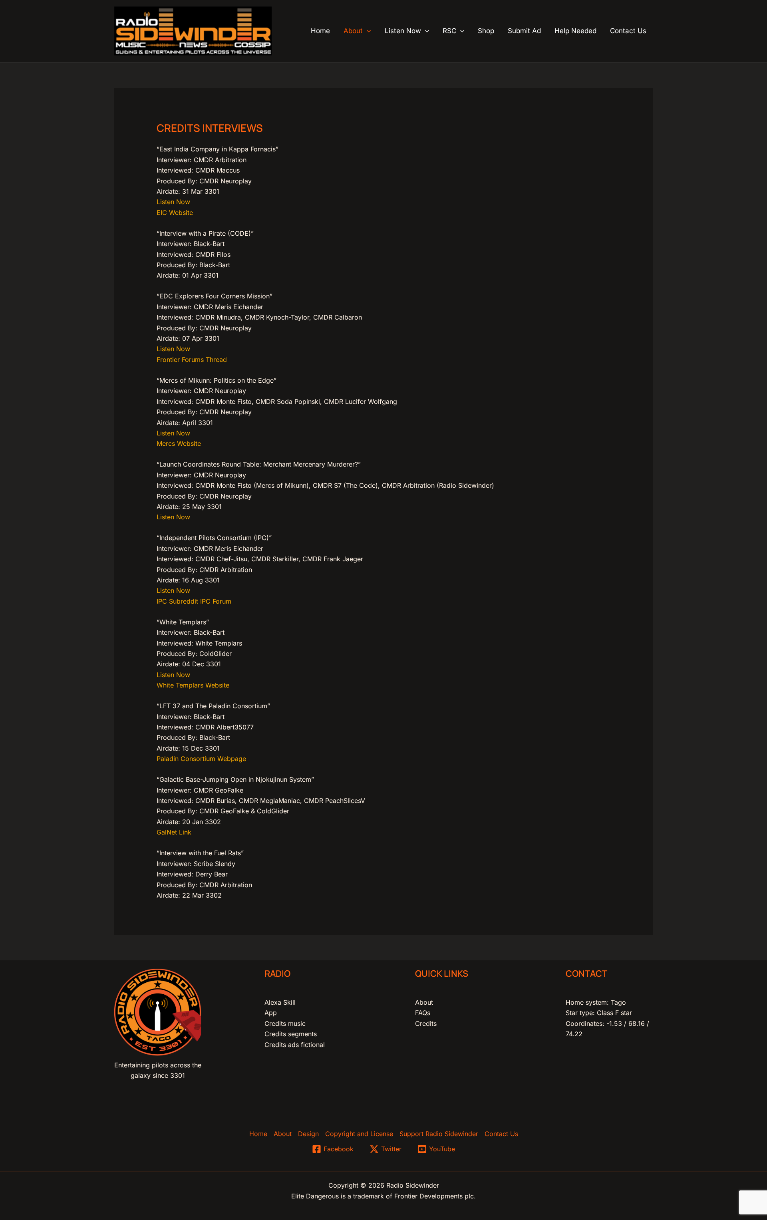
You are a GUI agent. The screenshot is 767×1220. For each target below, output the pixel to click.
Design (308, 1134)
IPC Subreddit (177, 601)
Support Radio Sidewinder (438, 1134)
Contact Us (501, 1134)
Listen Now (173, 202)
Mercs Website (179, 443)
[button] (367, 31)
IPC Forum (215, 601)
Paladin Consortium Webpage (201, 759)
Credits (426, 1023)
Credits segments (290, 1034)
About (424, 1002)
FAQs (422, 1013)
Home (258, 1134)
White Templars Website (193, 685)
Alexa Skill (280, 1002)
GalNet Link (174, 832)
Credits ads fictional (294, 1045)
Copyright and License (359, 1134)
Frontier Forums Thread (192, 360)
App (270, 1013)
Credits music (285, 1023)
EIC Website (175, 213)
